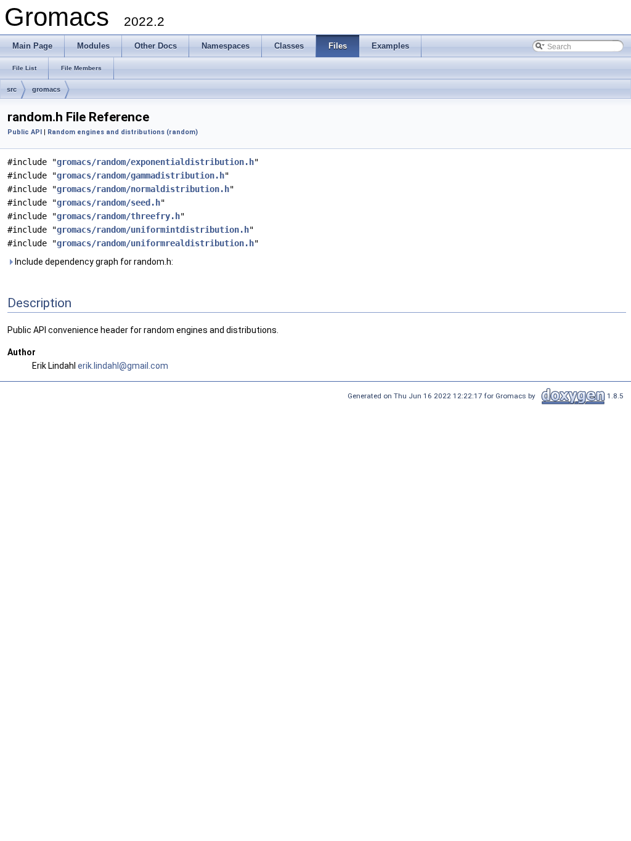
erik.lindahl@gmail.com (123, 366)
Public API (24, 132)
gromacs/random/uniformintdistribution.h (153, 230)
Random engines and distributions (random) (122, 132)
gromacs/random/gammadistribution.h (140, 175)
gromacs (46, 89)
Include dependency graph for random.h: (93, 262)
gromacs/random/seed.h (108, 202)
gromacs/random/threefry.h (118, 216)
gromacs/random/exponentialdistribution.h (155, 162)
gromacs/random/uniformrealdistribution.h (155, 243)
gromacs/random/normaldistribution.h (143, 189)
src (12, 89)
